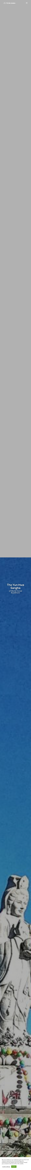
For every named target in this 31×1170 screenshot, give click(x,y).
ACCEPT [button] (14, 1166)
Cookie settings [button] (6, 1166)
